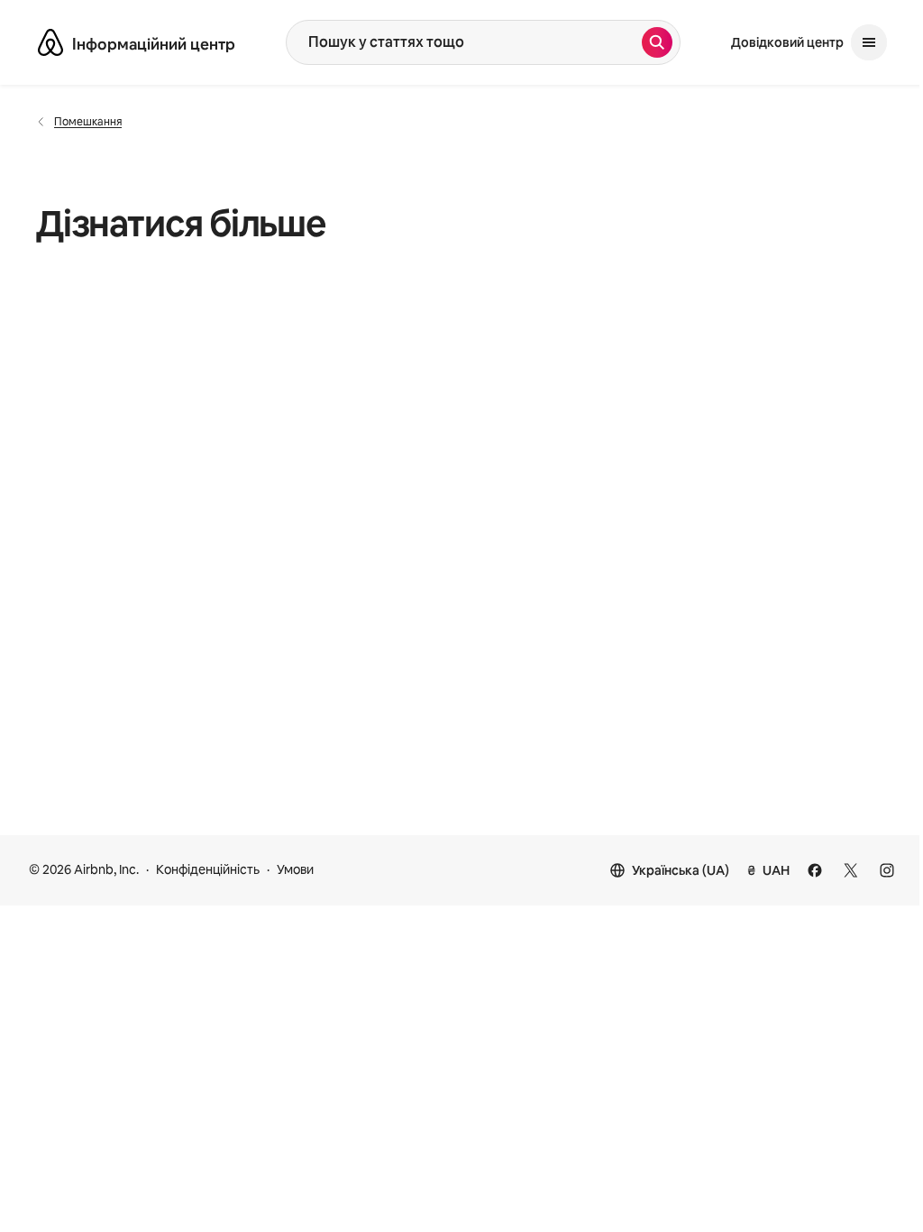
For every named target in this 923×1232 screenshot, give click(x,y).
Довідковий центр (787, 42)
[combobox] (464, 42)
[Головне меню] (869, 42)
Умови (295, 869)
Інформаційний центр (153, 44)
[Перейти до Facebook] (815, 870)
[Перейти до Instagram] (887, 870)
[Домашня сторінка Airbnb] (50, 42)
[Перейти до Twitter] (851, 870)
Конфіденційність (208, 869)
